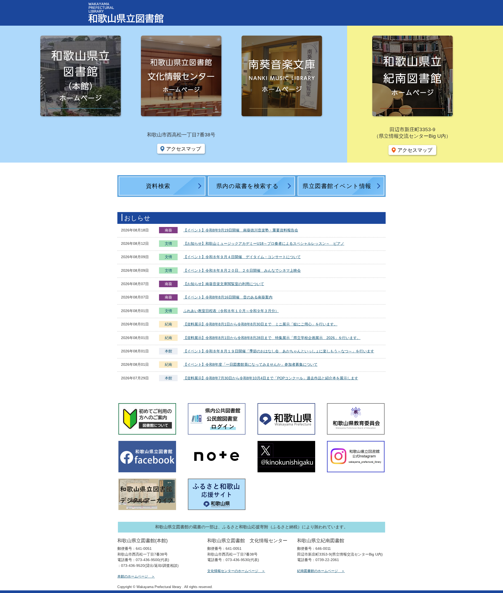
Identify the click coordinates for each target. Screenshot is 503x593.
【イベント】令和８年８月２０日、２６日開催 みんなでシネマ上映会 (242, 270)
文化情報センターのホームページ (232, 571)
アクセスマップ (183, 149)
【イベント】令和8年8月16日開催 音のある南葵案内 (227, 297)
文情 (168, 244)
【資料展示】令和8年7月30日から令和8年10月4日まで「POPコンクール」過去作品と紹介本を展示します (270, 378)
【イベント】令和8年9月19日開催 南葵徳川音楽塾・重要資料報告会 (240, 230)
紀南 (168, 324)
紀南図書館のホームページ (317, 571)
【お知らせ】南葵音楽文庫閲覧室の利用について (223, 284)
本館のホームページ (132, 576)
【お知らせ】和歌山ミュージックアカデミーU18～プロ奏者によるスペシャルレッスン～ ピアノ (263, 243)
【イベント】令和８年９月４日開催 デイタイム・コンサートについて (242, 257)
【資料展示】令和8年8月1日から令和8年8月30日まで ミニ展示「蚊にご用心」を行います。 (260, 324)
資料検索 (158, 186)
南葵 (168, 230)
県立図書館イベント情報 (337, 186)
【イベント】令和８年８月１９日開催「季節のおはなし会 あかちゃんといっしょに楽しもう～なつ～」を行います (278, 351)
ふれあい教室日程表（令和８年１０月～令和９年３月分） (231, 311)
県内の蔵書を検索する (247, 186)
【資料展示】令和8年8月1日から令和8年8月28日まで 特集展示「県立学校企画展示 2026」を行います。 (271, 338)
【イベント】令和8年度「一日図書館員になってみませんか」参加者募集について (250, 364)
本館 (168, 351)
